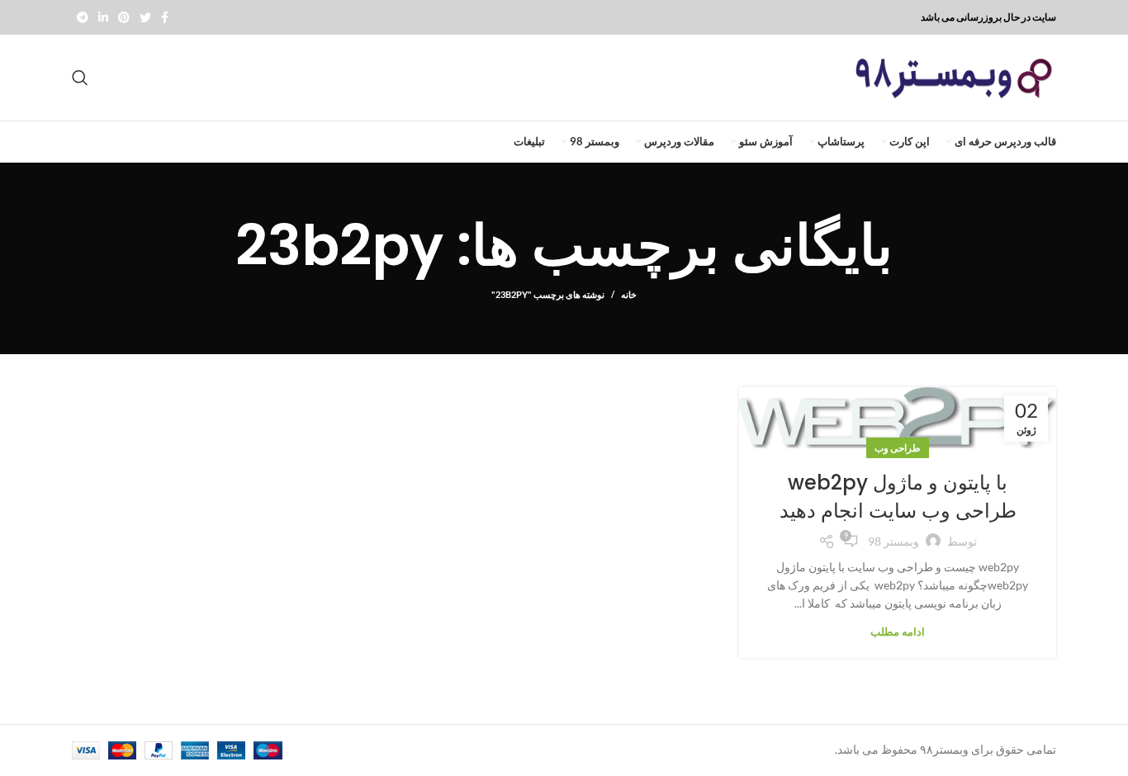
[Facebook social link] (164, 17)
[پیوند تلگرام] (82, 17)
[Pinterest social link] (124, 17)
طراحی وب (897, 448)
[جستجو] (80, 77)
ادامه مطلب (897, 632)
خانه (629, 294)
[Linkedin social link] (103, 17)
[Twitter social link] (145, 17)
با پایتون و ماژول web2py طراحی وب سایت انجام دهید (898, 496)
